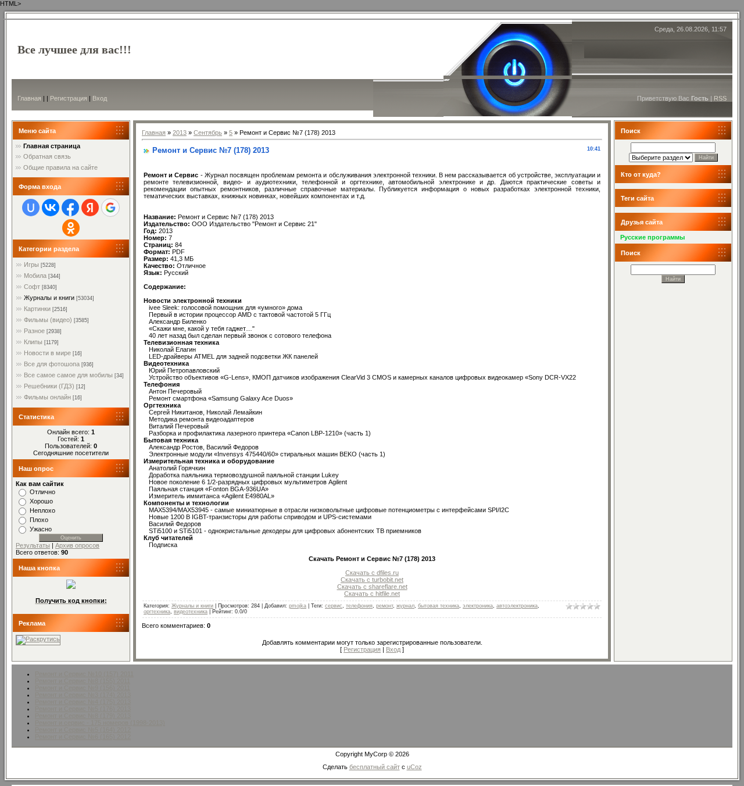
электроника (478, 606)
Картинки (37, 308)
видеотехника (191, 611)
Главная (29, 98)
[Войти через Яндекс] (90, 207)
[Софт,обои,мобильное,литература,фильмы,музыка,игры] (71, 586)
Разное (34, 330)
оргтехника (157, 611)
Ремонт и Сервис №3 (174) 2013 (83, 694)
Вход (99, 98)
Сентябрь (208, 132)
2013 (180, 132)
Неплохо (42, 510)
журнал (405, 606)
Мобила (35, 275)
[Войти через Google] (110, 207)
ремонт (384, 606)
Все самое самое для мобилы (68, 374)
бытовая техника (438, 606)
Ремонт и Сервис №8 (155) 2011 (82, 680)
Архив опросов (77, 545)
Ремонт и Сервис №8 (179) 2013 (83, 715)
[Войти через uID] (31, 207)
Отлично (42, 491)
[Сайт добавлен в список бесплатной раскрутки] (38, 638)
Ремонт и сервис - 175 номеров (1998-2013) (100, 722)
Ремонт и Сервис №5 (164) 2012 (83, 729)
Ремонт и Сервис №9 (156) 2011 (82, 687)
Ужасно (41, 529)
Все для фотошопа (52, 363)
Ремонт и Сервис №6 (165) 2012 (83, 736)
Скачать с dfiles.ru (372, 572)
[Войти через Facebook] (70, 207)
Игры (31, 264)
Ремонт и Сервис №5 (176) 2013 (83, 708)
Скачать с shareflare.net (372, 586)
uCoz (414, 766)
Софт (32, 286)
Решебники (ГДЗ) (49, 386)
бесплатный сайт (374, 766)
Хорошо (41, 501)
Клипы (33, 341)
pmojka (297, 606)
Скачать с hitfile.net (372, 593)
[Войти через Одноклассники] (71, 228)
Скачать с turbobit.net (372, 579)
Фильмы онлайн (47, 397)
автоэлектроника (517, 606)
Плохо (39, 519)
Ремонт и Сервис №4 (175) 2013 (83, 701)
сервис (333, 606)
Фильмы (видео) (48, 319)
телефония (359, 606)
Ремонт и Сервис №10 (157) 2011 (84, 673)
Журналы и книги (49, 297)
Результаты (33, 545)
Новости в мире (47, 352)
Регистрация (68, 98)
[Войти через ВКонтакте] (50, 207)
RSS (720, 98)
